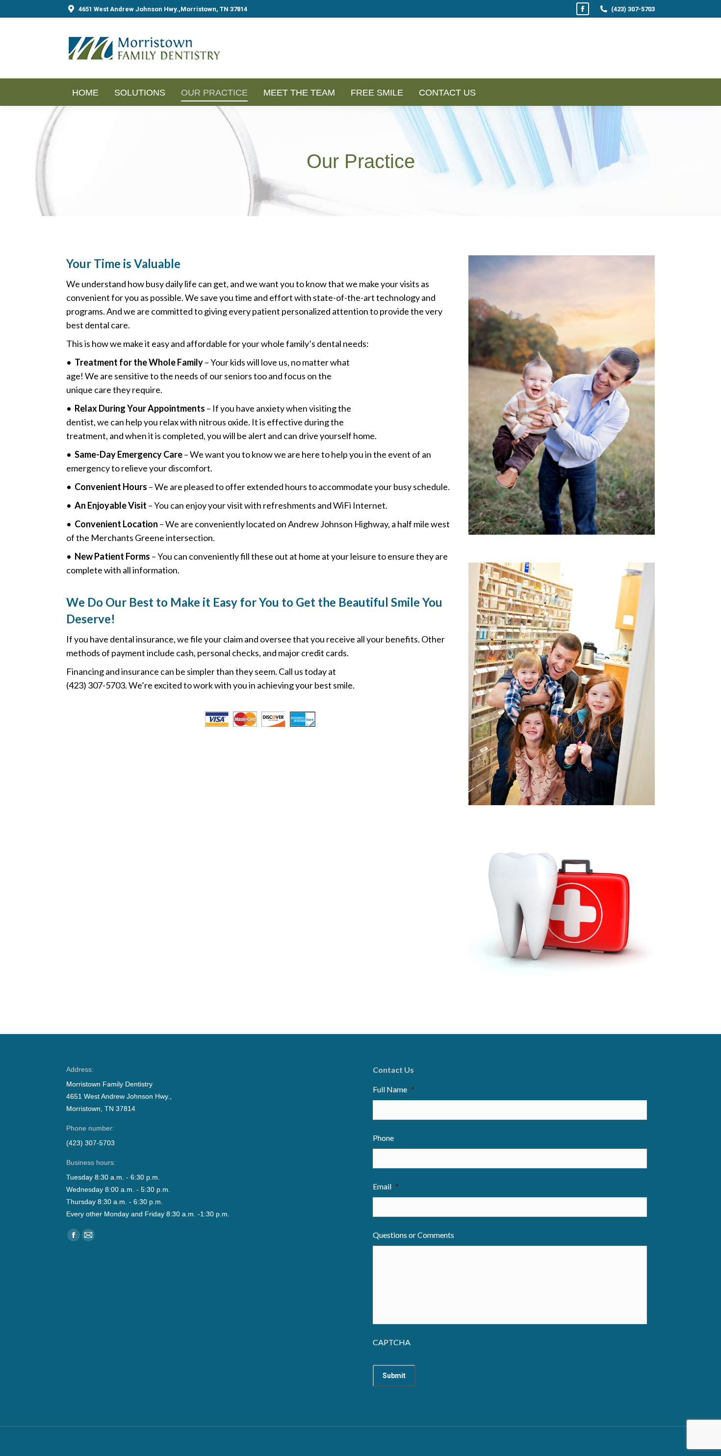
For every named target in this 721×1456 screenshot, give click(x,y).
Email (386, 1186)
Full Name (393, 1089)
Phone (383, 1137)
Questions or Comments (413, 1234)
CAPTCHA (392, 1342)
